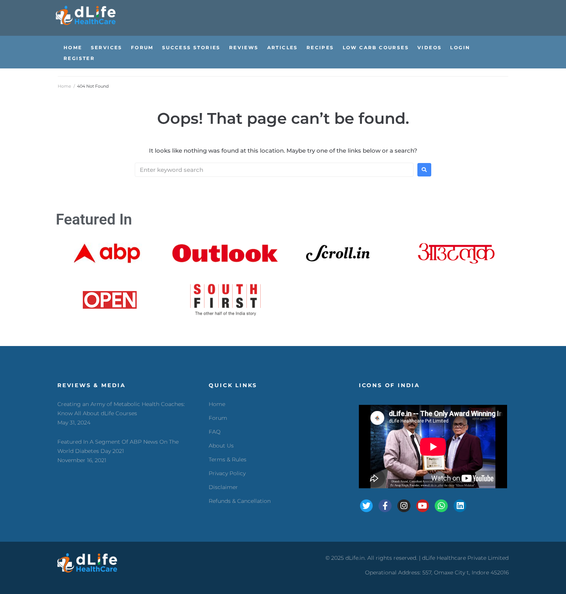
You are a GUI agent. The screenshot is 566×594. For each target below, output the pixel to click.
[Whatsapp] (441, 505)
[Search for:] (274, 170)
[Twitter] (366, 505)
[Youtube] (422, 505)
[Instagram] (403, 505)
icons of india (389, 385)
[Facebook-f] (385, 505)
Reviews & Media (91, 385)
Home (64, 86)
